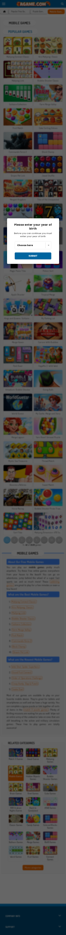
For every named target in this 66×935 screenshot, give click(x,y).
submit (33, 255)
